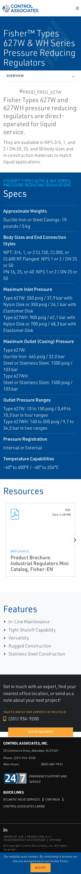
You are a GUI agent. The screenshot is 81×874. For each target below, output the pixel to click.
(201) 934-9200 (23, 718)
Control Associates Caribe (24, 806)
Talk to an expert (40, 732)
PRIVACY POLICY (38, 836)
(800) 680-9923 (52, 764)
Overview (15, 76)
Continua (52, 799)
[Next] (74, 540)
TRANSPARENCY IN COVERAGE (24, 840)
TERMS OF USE (13, 836)
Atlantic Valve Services (21, 799)
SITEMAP (55, 840)
